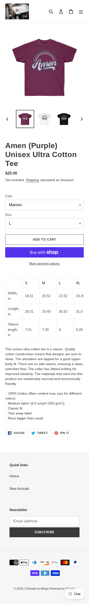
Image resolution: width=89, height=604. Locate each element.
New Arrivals (19, 489)
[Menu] (81, 11)
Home (14, 476)
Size (8, 215)
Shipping (32, 180)
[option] (25, 119)
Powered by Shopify (62, 588)
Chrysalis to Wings (37, 588)
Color (8, 196)
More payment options (44, 263)
